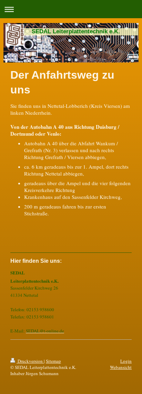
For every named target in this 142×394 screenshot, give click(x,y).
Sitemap (53, 361)
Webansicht (121, 367)
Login (126, 361)
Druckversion (30, 361)
